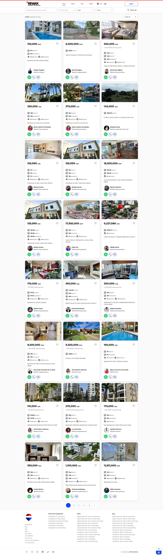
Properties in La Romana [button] (56, 516)
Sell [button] (26, 529)
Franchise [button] (28, 533)
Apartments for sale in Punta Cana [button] (123, 519)
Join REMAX (29, 536)
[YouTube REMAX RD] (53, 552)
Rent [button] (26, 531)
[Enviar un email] (38, 77)
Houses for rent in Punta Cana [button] (87, 532)
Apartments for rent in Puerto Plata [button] (89, 528)
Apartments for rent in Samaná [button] (87, 523)
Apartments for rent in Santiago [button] (87, 525)
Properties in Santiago (55, 525)
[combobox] (41, 10)
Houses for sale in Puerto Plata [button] (122, 541)
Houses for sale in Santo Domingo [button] (123, 534)
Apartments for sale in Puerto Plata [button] (124, 528)
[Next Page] (94, 505)
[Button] (59, 30)
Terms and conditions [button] (32, 540)
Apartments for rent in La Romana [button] (88, 516)
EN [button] (105, 4)
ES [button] (101, 4)
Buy (64, 4)
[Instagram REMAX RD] (37, 552)
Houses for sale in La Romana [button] (122, 530)
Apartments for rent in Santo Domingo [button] (90, 521)
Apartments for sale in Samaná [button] (122, 523)
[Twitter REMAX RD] (32, 552)
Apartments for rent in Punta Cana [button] (88, 519)
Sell (82, 4)
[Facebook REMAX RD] (27, 552)
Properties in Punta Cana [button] (56, 519)
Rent (73, 4)
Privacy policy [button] (29, 542)
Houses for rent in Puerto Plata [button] (87, 541)
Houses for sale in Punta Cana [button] (122, 532)
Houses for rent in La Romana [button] (87, 530)
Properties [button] (28, 524)
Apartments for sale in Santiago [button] (122, 525)
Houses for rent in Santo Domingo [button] (88, 534)
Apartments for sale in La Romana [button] (123, 516)
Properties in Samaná (55, 523)
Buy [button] (26, 527)
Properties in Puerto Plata (57, 528)
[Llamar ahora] (34, 77)
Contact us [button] (28, 538)
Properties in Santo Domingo (58, 521)
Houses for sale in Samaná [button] (121, 537)
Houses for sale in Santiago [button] (121, 539)
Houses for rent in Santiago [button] (86, 539)
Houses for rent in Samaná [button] (86, 537)
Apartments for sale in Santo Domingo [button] (125, 521)
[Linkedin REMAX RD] (43, 552)
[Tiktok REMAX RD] (48, 552)
